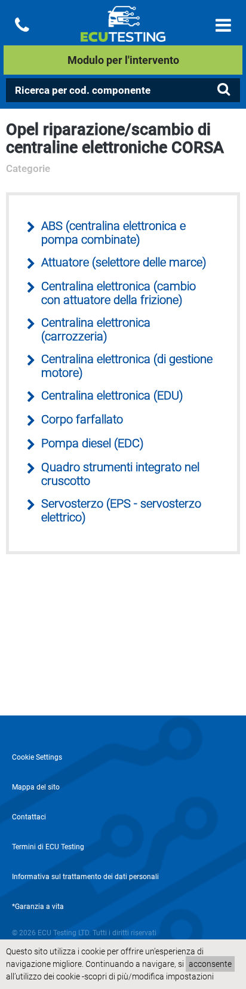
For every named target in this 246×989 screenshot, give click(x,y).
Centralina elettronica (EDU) (112, 396)
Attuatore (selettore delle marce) (124, 262)
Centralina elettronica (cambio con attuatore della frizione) (118, 293)
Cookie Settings (37, 757)
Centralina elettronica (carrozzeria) (95, 329)
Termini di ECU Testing (48, 847)
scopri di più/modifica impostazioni (149, 976)
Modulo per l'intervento (123, 60)
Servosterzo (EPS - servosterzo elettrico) (121, 510)
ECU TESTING (123, 33)
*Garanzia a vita (38, 906)
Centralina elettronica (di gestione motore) (127, 366)
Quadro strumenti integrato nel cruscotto (120, 474)
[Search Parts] (223, 89)
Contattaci (29, 817)
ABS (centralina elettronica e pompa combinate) (113, 233)
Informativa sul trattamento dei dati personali (85, 877)
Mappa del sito (36, 787)
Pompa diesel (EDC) (92, 443)
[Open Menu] (223, 25)
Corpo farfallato (82, 419)
